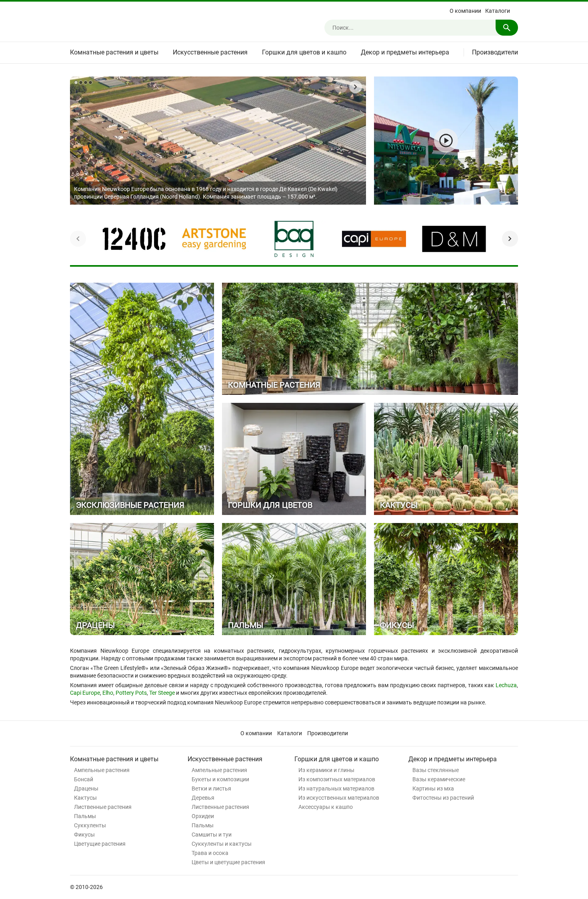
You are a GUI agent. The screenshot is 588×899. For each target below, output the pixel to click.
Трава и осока (210, 853)
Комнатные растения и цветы (114, 52)
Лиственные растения (103, 807)
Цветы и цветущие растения (228, 862)
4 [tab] (90, 82)
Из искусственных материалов (338, 797)
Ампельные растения (102, 770)
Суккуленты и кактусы (222, 844)
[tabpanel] (218, 140)
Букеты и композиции (220, 779)
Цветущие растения (100, 844)
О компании (465, 11)
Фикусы (84, 834)
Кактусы (85, 797)
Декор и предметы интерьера (405, 52)
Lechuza (506, 685)
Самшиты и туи (212, 834)
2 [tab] (81, 82)
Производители (495, 52)
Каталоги (497, 11)
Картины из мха (433, 788)
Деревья (203, 797)
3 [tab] (86, 82)
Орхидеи (203, 816)
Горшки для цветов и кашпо (304, 52)
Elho (107, 693)
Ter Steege (162, 693)
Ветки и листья (211, 788)
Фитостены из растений (443, 797)
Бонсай (83, 779)
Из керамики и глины (326, 770)
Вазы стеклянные (435, 770)
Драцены (86, 788)
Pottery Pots (131, 693)
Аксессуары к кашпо (325, 807)
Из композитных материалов (336, 779)
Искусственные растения (210, 52)
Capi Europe (85, 693)
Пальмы (85, 816)
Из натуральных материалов (336, 788)
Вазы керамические (438, 779)
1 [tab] (76, 82)
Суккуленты (90, 825)
